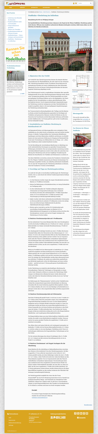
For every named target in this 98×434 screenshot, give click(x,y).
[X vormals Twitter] (78, 413)
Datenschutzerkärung (15, 423)
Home (10, 7)
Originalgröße (76, 109)
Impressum (12, 420)
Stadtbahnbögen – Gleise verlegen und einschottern (15, 36)
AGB (10, 417)
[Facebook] (75, 413)
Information (34, 7)
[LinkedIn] (81, 413)
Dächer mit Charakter (14, 29)
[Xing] (84, 413)
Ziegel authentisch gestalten (13, 26)
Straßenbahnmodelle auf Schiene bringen (15, 32)
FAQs (58, 7)
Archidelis (86, 119)
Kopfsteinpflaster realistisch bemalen (15, 22)
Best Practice (47, 12)
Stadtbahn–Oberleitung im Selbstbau (15, 40)
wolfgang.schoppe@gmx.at (39, 397)
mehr (22, 93)
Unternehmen (46, 7)
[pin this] (87, 413)
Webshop (22, 7)
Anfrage (11, 425)
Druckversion (88, 405)
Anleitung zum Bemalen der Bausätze (15, 19)
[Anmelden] (74, 3)
